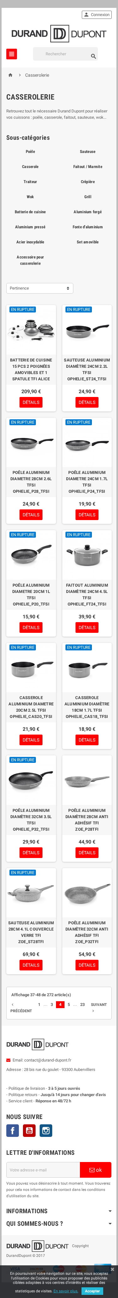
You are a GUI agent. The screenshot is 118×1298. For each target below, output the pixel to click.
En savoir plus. (65, 1291)
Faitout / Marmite (87, 166)
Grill (87, 196)
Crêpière (88, 181)
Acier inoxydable (30, 242)
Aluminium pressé (30, 227)
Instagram (46, 1130)
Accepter (92, 1291)
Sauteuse (87, 151)
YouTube (29, 1130)
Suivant (99, 1007)
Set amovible (87, 242)
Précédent (21, 1007)
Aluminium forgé (88, 211)
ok (98, 1170)
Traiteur (30, 181)
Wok (30, 196)
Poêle (30, 151)
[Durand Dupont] (59, 33)
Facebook (12, 1130)
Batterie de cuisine (30, 211)
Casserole (30, 166)
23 (82, 1004)
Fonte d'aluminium (88, 227)
